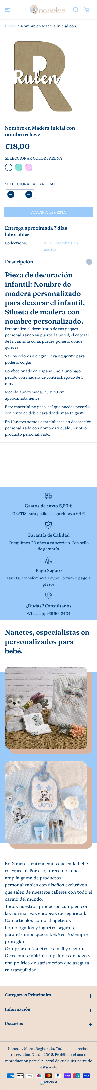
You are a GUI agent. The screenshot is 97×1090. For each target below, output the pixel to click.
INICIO (48, 242)
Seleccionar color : (33, 158)
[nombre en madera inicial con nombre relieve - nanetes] (43, 76)
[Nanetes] (47, 9)
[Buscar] (75, 9)
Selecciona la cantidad (30, 183)
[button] (8, 9)
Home (10, 25)
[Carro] (86, 9)
